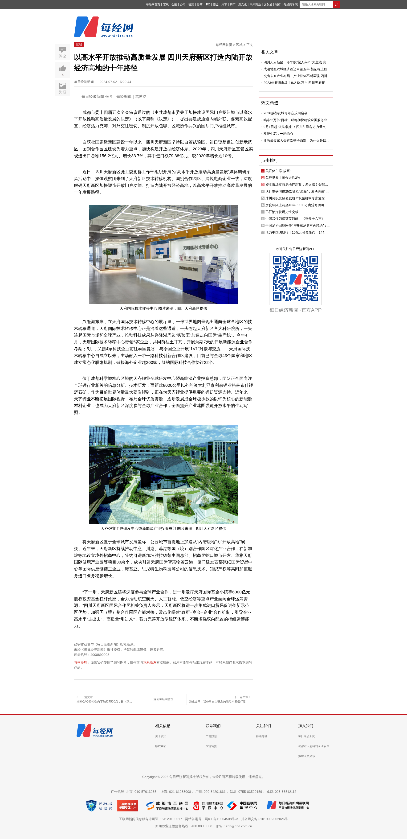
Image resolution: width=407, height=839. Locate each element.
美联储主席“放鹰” (278, 171)
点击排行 (269, 160)
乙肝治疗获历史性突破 (281, 212)
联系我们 (213, 726)
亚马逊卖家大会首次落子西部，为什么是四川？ (295, 140)
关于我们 (161, 736)
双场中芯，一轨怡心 (278, 133)
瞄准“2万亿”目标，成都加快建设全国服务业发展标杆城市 (297, 120)
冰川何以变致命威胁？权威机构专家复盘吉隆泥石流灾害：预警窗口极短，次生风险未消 (296, 198)
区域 (79, 44)
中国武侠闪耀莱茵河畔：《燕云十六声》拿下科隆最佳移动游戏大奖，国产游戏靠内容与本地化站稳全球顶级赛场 (296, 218)
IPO (207, 4)
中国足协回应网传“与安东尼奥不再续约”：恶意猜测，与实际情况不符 (297, 225)
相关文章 (269, 52)
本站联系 (149, 662)
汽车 (224, 4)
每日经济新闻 (306, 736)
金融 (174, 4)
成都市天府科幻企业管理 (313, 746)
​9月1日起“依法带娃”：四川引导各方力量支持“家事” (296, 126)
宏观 (166, 4)
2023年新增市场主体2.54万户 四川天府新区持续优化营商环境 (296, 82)
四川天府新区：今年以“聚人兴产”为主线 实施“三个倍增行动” (297, 62)
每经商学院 (291, 4)
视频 (191, 4)
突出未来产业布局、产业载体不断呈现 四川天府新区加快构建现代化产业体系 (297, 76)
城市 (278, 4)
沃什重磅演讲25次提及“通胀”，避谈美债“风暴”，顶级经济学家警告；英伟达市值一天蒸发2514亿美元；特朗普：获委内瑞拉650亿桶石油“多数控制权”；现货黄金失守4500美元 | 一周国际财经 (297, 191)
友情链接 (211, 746)
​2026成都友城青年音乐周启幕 (285, 113)
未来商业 (255, 4)
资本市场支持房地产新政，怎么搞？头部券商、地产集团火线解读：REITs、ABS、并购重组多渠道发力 (297, 184)
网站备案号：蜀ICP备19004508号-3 (212, 819)
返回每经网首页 (163, 699)
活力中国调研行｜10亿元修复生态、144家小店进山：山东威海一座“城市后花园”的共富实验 (297, 232)
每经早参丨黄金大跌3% (282, 177)
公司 (183, 4)
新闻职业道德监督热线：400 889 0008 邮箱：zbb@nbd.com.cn (203, 826)
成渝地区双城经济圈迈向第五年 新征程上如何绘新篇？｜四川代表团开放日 (297, 69)
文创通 (268, 4)
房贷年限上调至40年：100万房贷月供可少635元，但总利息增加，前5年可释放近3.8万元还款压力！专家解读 (297, 205)
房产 (233, 4)
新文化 (242, 4)
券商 (200, 4)
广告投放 (211, 736)
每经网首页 (153, 4)
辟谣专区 (261, 736)
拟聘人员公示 (306, 756)
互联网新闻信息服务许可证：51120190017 (151, 819)
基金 (216, 4)
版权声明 (161, 746)
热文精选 (269, 103)
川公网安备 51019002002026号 (264, 819)
